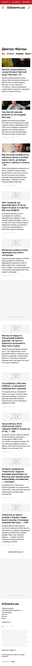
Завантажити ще (15, 552)
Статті (10, 54)
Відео (4, 618)
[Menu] (3, 7)
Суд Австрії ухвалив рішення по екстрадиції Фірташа (14, 114)
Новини (19, 54)
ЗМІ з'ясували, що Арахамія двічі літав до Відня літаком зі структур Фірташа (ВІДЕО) (15, 206)
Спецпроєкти (6, 622)
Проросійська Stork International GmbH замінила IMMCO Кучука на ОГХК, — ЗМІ (16, 428)
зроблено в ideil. (8, 661)
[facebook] (7, 626)
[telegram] (11, 626)
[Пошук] (29, 7)
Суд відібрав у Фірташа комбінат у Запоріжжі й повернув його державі (14, 386)
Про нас (4, 614)
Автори (4, 616)
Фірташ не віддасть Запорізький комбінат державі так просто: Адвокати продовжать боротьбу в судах (13, 341)
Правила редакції (7, 608)
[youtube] (2, 626)
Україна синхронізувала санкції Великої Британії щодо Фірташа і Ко (14, 72)
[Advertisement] (16, 28)
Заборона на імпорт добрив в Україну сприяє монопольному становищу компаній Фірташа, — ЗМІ (15, 519)
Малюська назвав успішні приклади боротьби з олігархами (15, 252)
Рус (14, 650)
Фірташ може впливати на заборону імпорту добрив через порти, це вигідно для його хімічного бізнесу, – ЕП (16, 160)
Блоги (28, 54)
